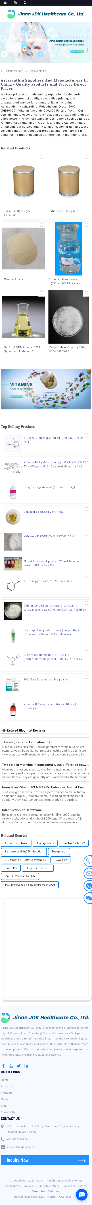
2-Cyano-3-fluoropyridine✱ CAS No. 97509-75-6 (54, 439)
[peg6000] (86, 293)
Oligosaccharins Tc (38, 868)
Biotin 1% (11, 868)
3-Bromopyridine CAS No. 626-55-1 (48, 581)
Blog (4, 1105)
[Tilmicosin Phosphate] (68, 180)
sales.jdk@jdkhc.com (20, 1147)
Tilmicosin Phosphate (63, 211)
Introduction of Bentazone (22, 810)
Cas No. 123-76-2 (74, 843)
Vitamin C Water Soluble (20, 876)
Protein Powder (14, 279)
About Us (7, 1086)
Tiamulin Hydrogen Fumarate (17, 213)
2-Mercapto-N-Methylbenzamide (25, 860)
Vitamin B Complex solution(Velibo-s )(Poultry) (50, 706)
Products (7, 1092)
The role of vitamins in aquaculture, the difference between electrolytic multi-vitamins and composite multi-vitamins (46, 765)
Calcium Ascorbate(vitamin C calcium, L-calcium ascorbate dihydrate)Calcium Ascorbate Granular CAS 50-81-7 (55, 608)
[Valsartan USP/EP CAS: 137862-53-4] (13, 541)
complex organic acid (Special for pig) (49, 487)
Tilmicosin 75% (31, 1186)
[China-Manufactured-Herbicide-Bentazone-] (86, 509)
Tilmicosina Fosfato (73, 1186)
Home (4, 1079)
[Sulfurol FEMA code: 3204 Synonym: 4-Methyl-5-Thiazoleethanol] (23, 316)
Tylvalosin (60, 860)
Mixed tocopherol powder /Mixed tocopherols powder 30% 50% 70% (54, 563)
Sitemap (77, 1180)
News (4, 1099)
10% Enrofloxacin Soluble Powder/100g (30, 885)
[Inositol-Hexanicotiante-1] (86, 533)
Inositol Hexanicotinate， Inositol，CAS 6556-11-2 (45, 1196)
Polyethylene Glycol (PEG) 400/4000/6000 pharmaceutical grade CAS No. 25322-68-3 (67, 349)
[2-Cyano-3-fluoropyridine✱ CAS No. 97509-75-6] (13, 442)
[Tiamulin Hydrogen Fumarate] (23, 180)
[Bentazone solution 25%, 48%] (13, 516)
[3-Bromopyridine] (86, 578)
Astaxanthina (51, 1186)
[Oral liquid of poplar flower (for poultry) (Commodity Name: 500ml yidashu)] (13, 635)
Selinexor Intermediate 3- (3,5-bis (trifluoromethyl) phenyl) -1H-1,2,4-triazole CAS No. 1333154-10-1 (53, 657)
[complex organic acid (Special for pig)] (13, 492)
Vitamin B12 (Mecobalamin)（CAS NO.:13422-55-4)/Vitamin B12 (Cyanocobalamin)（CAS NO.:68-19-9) (55, 465)
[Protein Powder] (23, 248)
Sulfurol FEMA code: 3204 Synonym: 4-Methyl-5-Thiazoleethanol (22, 349)
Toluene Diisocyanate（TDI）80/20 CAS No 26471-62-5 (64, 281)
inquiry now (18, 1160)
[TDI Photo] (86, 225)
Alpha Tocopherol (16, 843)
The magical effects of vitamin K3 (27, 742)
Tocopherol (59, 851)
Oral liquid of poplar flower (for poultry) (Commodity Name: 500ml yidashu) (51, 632)
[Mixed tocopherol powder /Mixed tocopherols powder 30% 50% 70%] (13, 563)
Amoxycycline (45, 843)
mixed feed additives (46, 1191)
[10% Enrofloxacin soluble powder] (13, 684)
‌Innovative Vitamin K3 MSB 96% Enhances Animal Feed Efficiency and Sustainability (46, 787)
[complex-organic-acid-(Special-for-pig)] (86, 484)
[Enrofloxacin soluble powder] (86, 677)
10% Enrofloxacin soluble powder (46, 679)
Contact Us (8, 1112)
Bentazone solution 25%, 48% (44, 511)
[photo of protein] (41, 225)
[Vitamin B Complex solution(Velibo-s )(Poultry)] (13, 709)
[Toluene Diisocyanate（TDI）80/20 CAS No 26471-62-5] (68, 248)
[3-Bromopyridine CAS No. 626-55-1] (13, 586)
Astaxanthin (13, 1186)
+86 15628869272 (17, 1139)
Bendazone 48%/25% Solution (24, 851)
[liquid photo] (41, 293)
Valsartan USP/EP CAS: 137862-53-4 (49, 536)
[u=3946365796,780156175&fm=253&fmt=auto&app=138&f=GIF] (41, 156)
